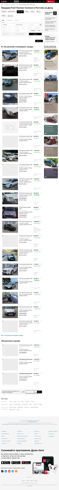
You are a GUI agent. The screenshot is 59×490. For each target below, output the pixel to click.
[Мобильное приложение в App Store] (5, 462)
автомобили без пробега (24, 424)
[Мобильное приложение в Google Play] (16, 462)
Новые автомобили (5, 424)
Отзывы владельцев (21, 438)
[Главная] (5, 1)
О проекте (23, 480)
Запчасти (31, 1)
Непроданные (33, 30)
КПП (30, 27)
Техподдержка (51, 436)
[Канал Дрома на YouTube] (9, 471)
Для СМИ (36, 480)
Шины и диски (4, 438)
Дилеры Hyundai (13, 407)
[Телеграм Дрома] (13, 471)
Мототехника (19, 431)
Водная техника (20, 433)
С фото (39, 30)
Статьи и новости (37, 436)
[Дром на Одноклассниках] (16, 471)
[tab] (3, 21)
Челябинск (35, 404)
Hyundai (14, 401)
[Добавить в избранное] (41, 50)
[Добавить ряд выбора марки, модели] (40, 25)
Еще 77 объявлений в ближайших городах (12, 335)
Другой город (10, 15)
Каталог (39, 1)
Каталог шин (36, 431)
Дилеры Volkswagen (34, 407)
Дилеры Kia (26, 407)
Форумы (36, 433)
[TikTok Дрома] (2, 471)
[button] (32, 401)
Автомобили (16, 1)
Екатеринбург (25, 404)
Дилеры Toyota (12, 409)
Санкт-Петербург (17, 404)
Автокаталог (19, 443)
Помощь (27, 480)
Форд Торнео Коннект (49, 13)
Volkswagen (27, 401)
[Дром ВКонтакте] (6, 471)
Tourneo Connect (49, 61)
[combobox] (8, 25)
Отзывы (35, 1)
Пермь (30, 404)
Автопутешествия (37, 438)
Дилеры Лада (20, 407)
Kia (18, 401)
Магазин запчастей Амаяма (22, 436)
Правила (31, 480)
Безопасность (51, 433)
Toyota (22, 401)
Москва (11, 1)
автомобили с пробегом (14, 424)
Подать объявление (5, 433)
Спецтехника (4, 443)
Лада (11, 401)
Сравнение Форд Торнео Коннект (50, 30)
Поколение (32, 24)
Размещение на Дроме (53, 431)
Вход (57, 1)
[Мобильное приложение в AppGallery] (26, 462)
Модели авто (29, 477)
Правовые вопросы (38, 443)
